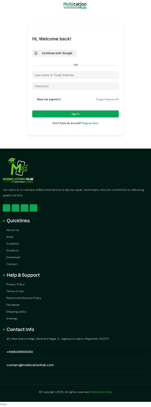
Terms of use (15, 291)
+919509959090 (20, 352)
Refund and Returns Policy (23, 298)
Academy (12, 244)
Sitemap (11, 318)
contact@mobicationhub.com (30, 365)
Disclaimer (13, 305)
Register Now (90, 123)
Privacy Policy (15, 284)
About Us (12, 230)
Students (12, 250)
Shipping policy (16, 312)
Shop (9, 237)
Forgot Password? (107, 99)
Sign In (75, 114)
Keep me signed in (49, 99)
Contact (12, 264)
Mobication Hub (101, 392)
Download (13, 257)
